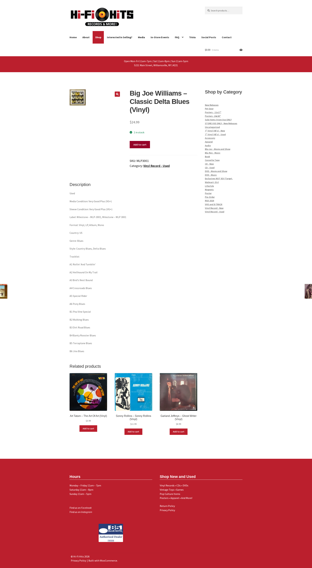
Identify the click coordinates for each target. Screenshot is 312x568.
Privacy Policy (167, 510)
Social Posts (208, 37)
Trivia (192, 37)
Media (141, 37)
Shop (98, 37)
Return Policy (167, 506)
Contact (227, 37)
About (86, 37)
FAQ (177, 37)
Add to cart (139, 144)
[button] (117, 94)
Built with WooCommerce (102, 560)
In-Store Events (160, 37)
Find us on (81, 507)
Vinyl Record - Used (156, 166)
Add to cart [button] (88, 428)
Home (73, 37)
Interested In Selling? (119, 37)
